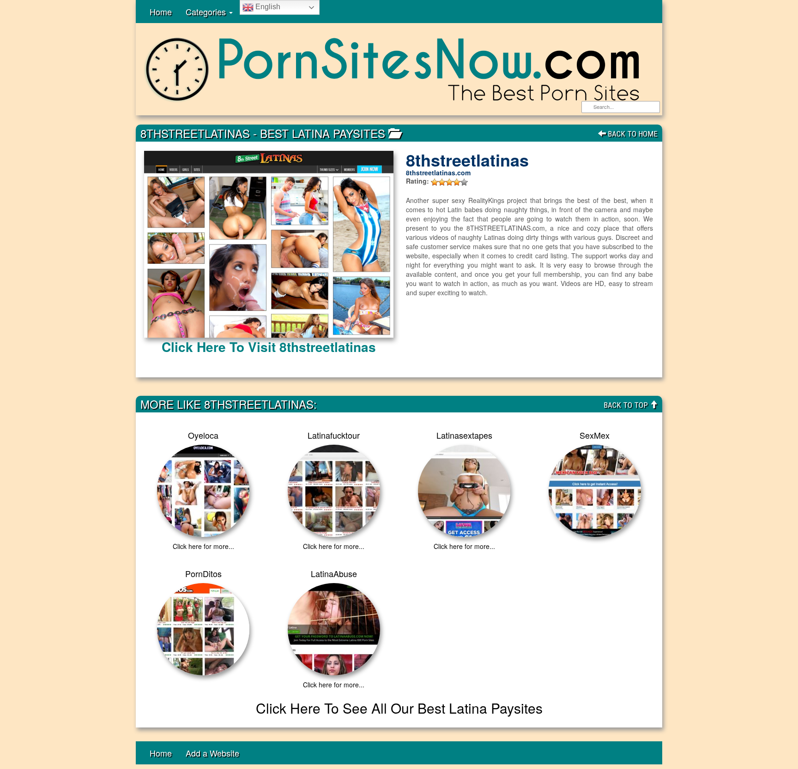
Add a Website (212, 753)
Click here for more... (203, 546)
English (267, 7)
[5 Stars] (464, 182)
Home (161, 12)
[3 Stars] (449, 182)
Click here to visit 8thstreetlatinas (269, 346)
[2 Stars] (442, 182)
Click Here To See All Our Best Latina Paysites (399, 708)
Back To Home (632, 133)
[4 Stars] (456, 182)
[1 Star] (434, 182)
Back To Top (627, 405)
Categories (207, 12)
